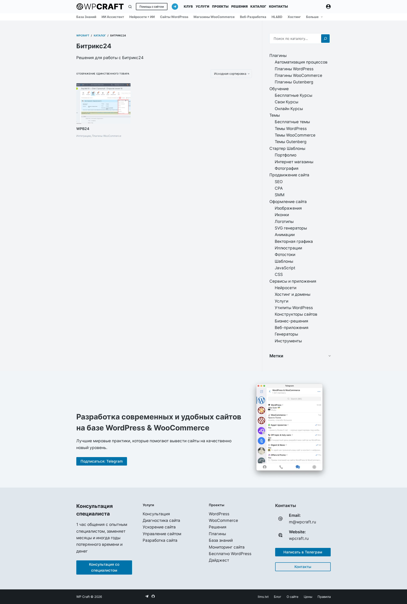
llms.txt (263, 597)
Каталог (258, 6)
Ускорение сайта (159, 527)
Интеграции (83, 135)
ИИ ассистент (113, 17)
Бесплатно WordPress (230, 553)
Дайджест (219, 560)
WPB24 (82, 129)
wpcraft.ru (299, 538)
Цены (308, 597)
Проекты (220, 6)
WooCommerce (223, 520)
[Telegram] (175, 6)
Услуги (202, 6)
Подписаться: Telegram (102, 461)
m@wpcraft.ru (302, 522)
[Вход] (328, 6)
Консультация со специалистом (104, 567)
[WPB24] (103, 103)
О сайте (292, 597)
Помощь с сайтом (151, 6)
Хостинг (294, 17)
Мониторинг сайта (227, 547)
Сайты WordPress (174, 17)
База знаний (86, 17)
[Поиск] (130, 6)
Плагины (217, 533)
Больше (312, 17)
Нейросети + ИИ (142, 17)
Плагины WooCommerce (106, 135)
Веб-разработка (253, 17)
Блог (277, 597)
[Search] (325, 38)
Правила (324, 597)
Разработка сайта (160, 540)
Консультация (156, 513)
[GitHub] (153, 596)
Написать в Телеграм (302, 552)
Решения (239, 6)
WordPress (219, 513)
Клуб (188, 6)
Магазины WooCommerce (214, 17)
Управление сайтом (162, 533)
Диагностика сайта (161, 520)
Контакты (278, 6)
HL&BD (277, 17)
